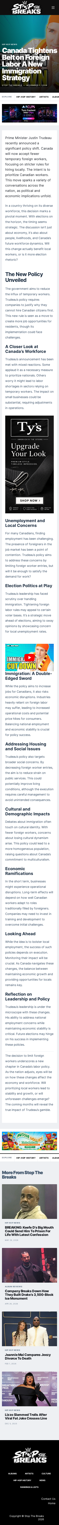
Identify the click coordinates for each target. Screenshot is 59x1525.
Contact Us (48, 1498)
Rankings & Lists (29, 1487)
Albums (12, 1473)
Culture (46, 1473)
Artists (44, 97)
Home (51, 1503)
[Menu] (53, 7)
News (42, 1480)
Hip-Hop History (26, 97)
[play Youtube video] (29, 657)
